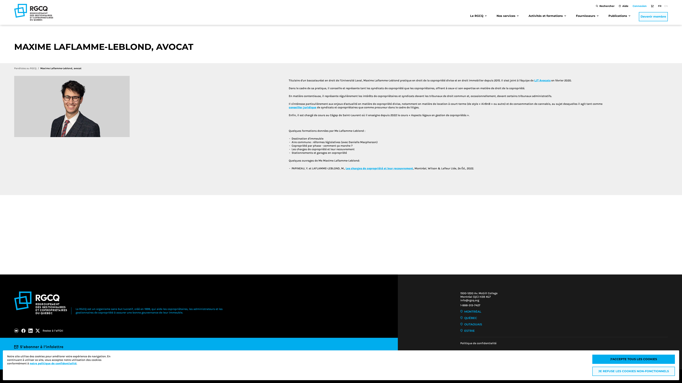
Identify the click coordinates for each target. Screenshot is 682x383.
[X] (38, 331)
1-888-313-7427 (470, 305)
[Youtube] (16, 331)
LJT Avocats (542, 80)
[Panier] (652, 6)
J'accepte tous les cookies (633, 359)
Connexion (640, 6)
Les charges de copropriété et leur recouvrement (379, 168)
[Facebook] (23, 331)
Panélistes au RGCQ (25, 68)
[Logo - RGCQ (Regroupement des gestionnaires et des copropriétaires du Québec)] (33, 12)
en (666, 6)
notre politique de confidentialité (53, 363)
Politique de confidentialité (478, 343)
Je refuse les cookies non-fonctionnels (633, 371)
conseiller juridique (302, 107)
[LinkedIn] (30, 331)
